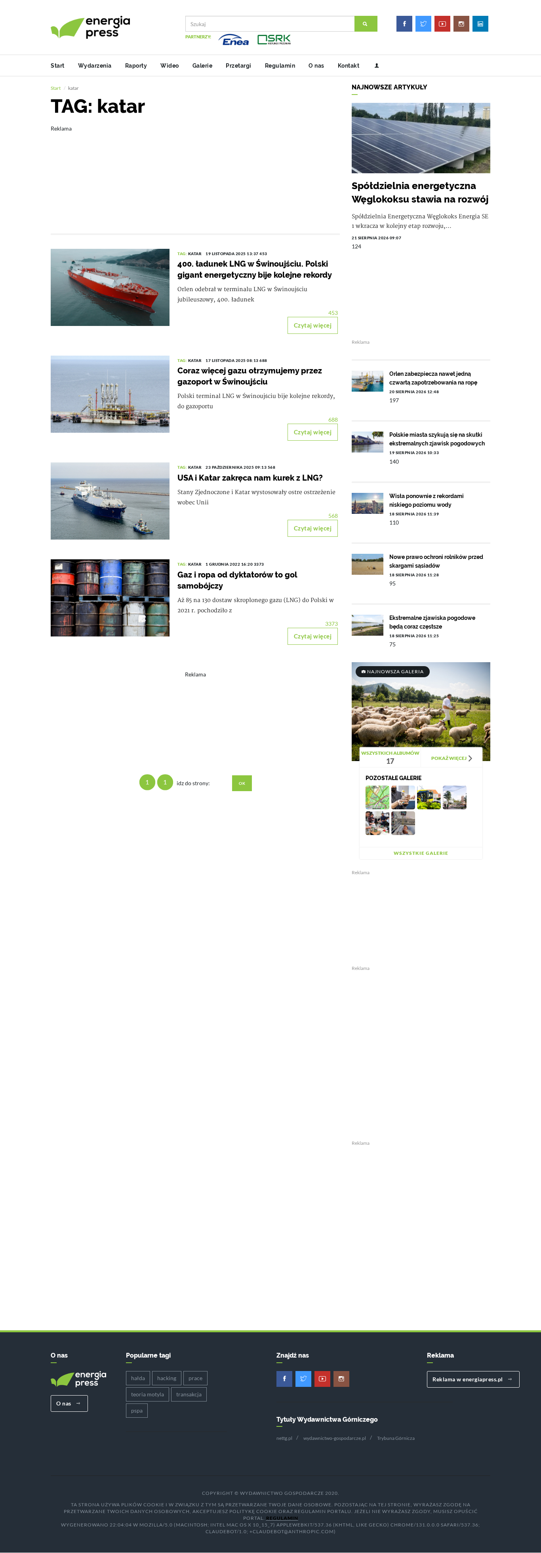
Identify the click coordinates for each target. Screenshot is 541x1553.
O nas (316, 65)
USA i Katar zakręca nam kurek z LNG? (250, 478)
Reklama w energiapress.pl (468, 1379)
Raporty (136, 65)
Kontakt (349, 65)
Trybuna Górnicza (396, 1438)
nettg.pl (284, 1438)
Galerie (202, 65)
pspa (137, 1410)
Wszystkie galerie (421, 853)
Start (58, 65)
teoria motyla (147, 1394)
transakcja (189, 1394)
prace (195, 1378)
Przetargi (238, 65)
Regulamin (280, 65)
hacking (166, 1378)
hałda (138, 1378)
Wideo (169, 65)
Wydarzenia (95, 65)
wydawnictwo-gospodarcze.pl (334, 1438)
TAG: (182, 253)
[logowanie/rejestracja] (373, 65)
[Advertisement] (195, 174)
